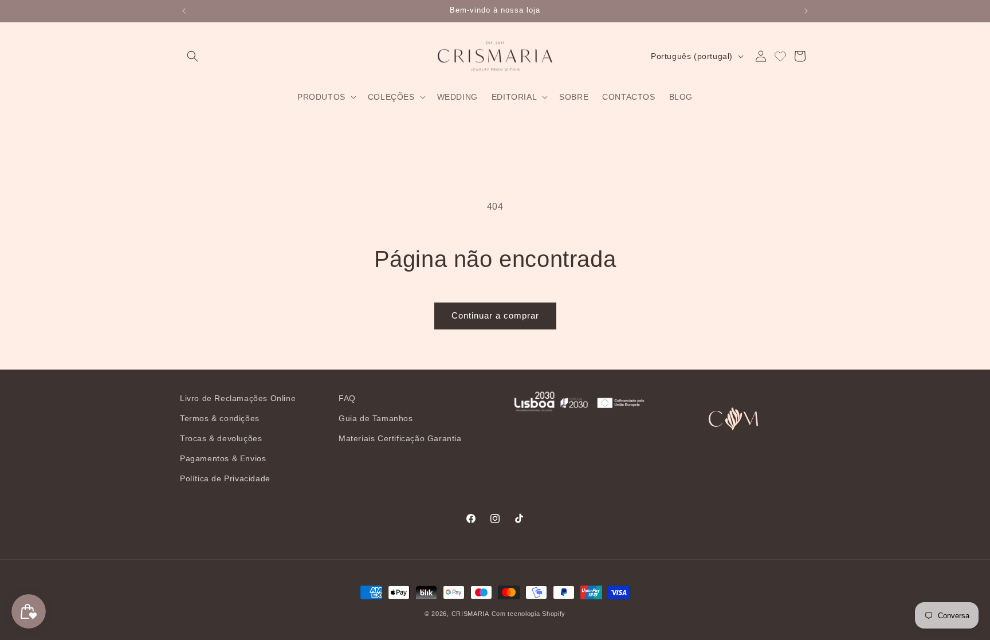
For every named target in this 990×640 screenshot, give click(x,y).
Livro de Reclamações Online (238, 398)
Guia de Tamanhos (376, 418)
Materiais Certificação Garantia (400, 438)
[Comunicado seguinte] (806, 11)
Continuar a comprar (495, 315)
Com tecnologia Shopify (528, 613)
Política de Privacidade (225, 478)
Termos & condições (220, 418)
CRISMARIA (470, 613)
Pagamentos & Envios (223, 458)
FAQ (347, 398)
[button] (192, 56)
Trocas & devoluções (221, 438)
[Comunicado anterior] (184, 11)
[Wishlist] (780, 56)
